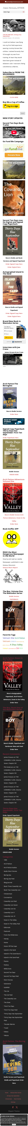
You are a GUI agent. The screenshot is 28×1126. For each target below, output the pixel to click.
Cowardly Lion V (9, 912)
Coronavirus (8, 897)
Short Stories (8, 980)
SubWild (6, 987)
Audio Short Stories (10, 871)
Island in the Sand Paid (11, 957)
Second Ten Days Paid (11, 976)
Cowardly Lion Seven (11, 905)
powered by (9, 341)
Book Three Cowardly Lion (12, 886)
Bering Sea (7, 875)
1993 (5, 860)
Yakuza (6, 1035)
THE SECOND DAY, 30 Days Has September (12, 35)
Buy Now (9, 337)
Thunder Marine (9, 1024)
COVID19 (13, 641)
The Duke (7, 1002)
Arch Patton (20, 638)
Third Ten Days (9, 1006)
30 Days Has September (13, 1096)
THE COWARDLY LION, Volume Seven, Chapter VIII (12, 760)
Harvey (6, 939)
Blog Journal (8, 882)
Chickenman (8, 894)
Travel (6, 1028)
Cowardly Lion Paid (10, 901)
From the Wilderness (11, 935)
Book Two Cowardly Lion (12, 890)
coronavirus (12, 648)
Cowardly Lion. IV (9, 916)
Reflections (7, 969)
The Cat (6, 991)
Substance (7, 984)
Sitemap (13, 1102)
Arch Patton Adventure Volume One (13, 480)
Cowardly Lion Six (10, 909)
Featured (7, 931)
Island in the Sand (10, 950)
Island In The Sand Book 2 (12, 954)
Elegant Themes (14, 1111)
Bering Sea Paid (9, 879)
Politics (6, 965)
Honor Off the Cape (10, 946)
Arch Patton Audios (10, 867)
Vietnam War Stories (15, 1092)
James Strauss (7, 38)
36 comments (16, 38)
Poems (6, 961)
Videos (6, 1032)
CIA (17, 648)
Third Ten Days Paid (10, 1010)
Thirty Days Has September (13, 1014)
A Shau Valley (16, 644)
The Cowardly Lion (10, 999)
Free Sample (9, 331)
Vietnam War (9, 638)
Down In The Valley (10, 920)
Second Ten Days (9, 972)
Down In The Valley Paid (12, 924)
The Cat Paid (8, 995)
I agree (13, 1124)
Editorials (7, 927)
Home (6, 942)
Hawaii (5, 648)
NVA (21, 648)
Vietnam (6, 641)
